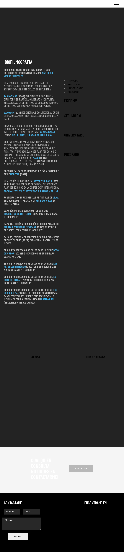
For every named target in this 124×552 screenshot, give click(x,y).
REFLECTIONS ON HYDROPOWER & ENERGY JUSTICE (31, 190)
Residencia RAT (44, 200)
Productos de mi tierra (17, 214)
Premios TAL (48, 299)
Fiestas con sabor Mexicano (20, 227)
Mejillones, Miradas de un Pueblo (32, 135)
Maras (36, 158)
